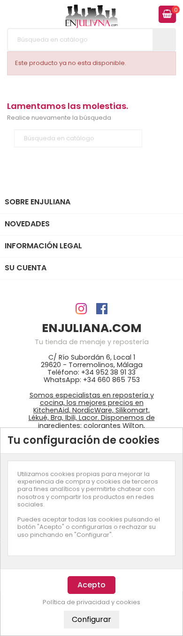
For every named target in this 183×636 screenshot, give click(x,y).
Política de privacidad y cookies (91, 602)
